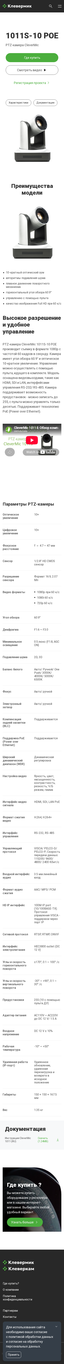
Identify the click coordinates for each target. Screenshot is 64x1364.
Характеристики (18, 102)
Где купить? (11, 1283)
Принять (13, 1354)
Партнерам (10, 1310)
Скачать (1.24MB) (43, 1140)
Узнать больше (22, 1222)
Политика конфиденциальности (17, 1297)
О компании (11, 1289)
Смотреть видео (29, 70)
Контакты (10, 1317)
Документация (45, 102)
